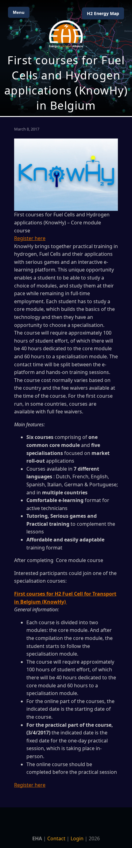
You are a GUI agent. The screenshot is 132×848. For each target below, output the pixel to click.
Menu (19, 12)
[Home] (66, 34)
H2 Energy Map (103, 13)
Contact (56, 838)
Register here (29, 238)
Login (77, 838)
